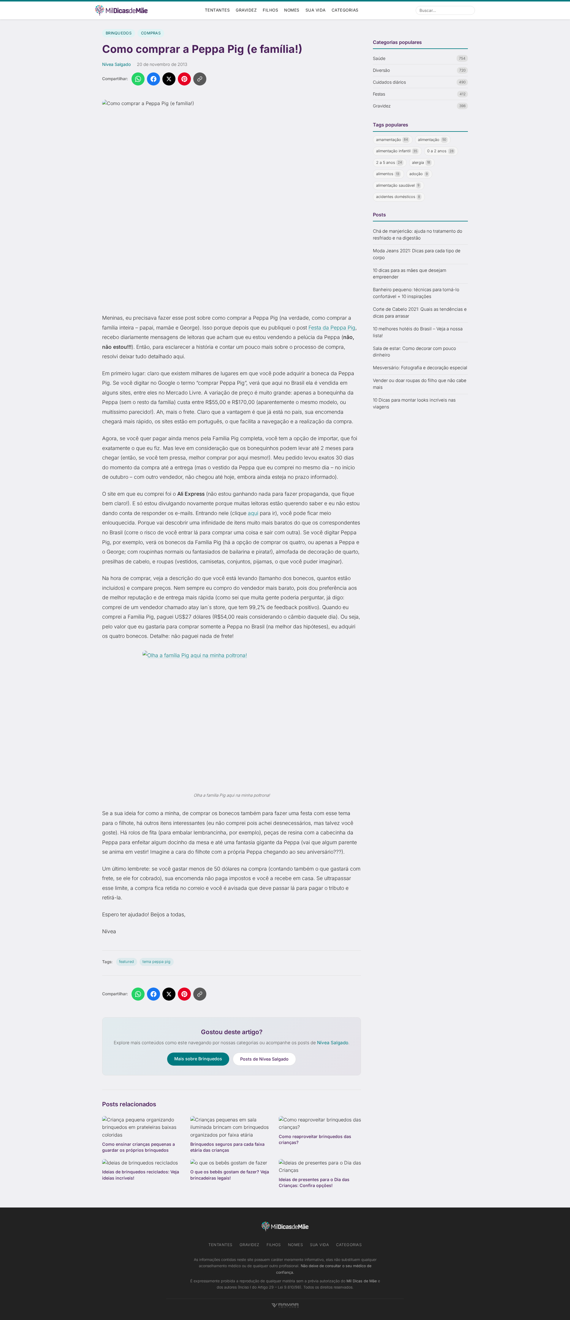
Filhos (270, 10)
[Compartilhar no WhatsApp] (138, 78)
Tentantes (217, 10)
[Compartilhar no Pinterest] (184, 78)
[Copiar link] (199, 78)
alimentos (388, 174)
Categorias (345, 10)
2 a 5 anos (389, 162)
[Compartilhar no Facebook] (153, 78)
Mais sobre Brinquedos (198, 1058)
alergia (421, 162)
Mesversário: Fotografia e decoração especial (420, 368)
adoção (418, 174)
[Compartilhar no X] (168, 78)
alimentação (432, 139)
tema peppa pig (156, 961)
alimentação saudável (398, 185)
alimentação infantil (396, 151)
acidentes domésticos (398, 197)
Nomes (292, 10)
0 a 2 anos (440, 151)
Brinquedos (119, 33)
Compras (151, 33)
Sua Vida (315, 10)
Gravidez (246, 10)
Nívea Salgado (116, 64)
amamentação (392, 139)
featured (126, 961)
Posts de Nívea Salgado (264, 1058)
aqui (253, 513)
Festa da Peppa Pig (331, 327)
